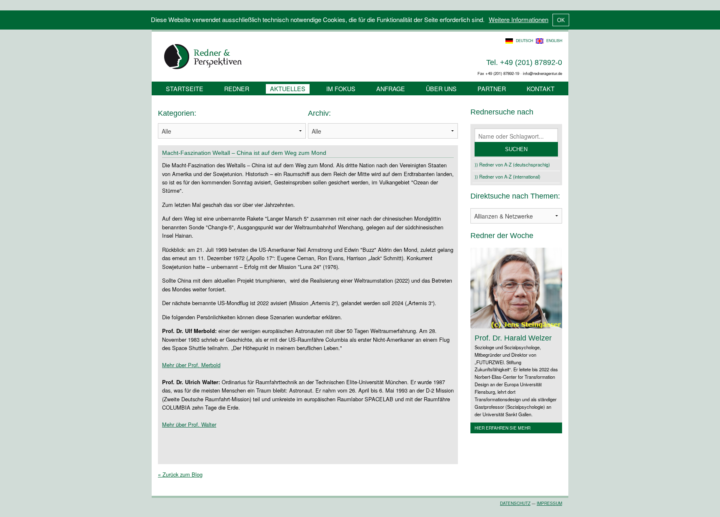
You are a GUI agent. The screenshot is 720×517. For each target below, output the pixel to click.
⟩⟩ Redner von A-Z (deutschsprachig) (512, 164)
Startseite (184, 88)
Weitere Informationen (518, 19)
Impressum (549, 503)
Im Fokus (340, 88)
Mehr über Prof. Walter (189, 424)
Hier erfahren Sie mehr (502, 428)
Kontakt (541, 88)
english (554, 40)
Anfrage (390, 88)
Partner (492, 88)
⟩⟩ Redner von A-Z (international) (507, 176)
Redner (236, 88)
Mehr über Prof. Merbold (191, 365)
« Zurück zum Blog (180, 474)
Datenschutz (515, 503)
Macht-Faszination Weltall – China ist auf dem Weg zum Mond (244, 152)
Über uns (441, 88)
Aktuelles (287, 88)
